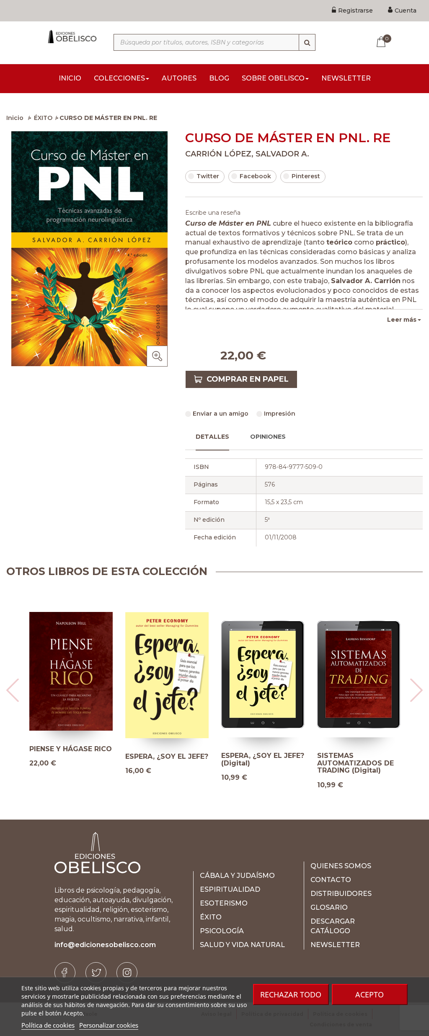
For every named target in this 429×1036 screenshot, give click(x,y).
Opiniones (268, 436)
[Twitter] (95, 972)
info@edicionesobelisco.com (105, 945)
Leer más (401, 319)
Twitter (207, 176)
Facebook (255, 176)
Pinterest (306, 176)
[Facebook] (64, 972)
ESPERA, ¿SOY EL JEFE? (166, 756)
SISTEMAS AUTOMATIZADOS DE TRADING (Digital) (355, 763)
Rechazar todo (290, 994)
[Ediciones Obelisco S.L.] (71, 36)
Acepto (369, 994)
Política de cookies (48, 1025)
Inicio (14, 118)
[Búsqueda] (307, 42)
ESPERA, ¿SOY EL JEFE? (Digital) (262, 759)
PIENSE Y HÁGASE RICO (70, 749)
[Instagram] (126, 972)
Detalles (212, 436)
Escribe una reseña (212, 212)
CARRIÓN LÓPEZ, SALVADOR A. (247, 154)
